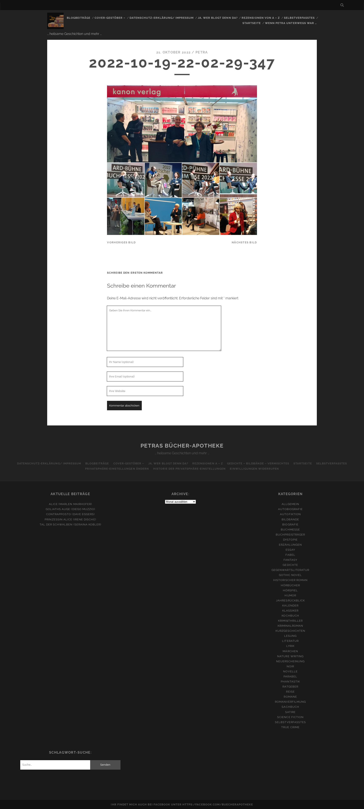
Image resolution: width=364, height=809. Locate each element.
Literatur (290, 640)
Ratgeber (290, 686)
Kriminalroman (290, 625)
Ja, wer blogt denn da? (218, 17)
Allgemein (290, 504)
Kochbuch (290, 615)
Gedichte (290, 564)
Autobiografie (290, 509)
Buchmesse (290, 529)
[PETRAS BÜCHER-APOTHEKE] (55, 27)
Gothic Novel (290, 575)
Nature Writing (290, 656)
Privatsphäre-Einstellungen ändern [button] (117, 468)
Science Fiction (290, 717)
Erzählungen (290, 544)
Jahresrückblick (290, 600)
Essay (290, 549)
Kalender (290, 605)
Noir (290, 666)
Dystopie (290, 539)
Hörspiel (290, 590)
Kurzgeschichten (290, 630)
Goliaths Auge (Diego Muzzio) (70, 509)
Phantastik (290, 681)
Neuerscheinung (290, 661)
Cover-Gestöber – (110, 17)
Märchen (290, 651)
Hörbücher (290, 585)
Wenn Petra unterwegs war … (291, 23)
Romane (290, 696)
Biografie (290, 524)
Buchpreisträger (290, 534)
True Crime (290, 727)
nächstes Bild (244, 242)
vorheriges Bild (121, 242)
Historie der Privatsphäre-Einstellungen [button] (189, 468)
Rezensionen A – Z (207, 463)
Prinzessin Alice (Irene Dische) (70, 519)
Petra (201, 52)
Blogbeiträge (79, 17)
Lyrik (290, 646)
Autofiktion (290, 514)
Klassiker (290, 610)
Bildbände (290, 519)
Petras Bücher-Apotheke (182, 445)
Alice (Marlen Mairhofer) (70, 504)
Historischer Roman (290, 580)
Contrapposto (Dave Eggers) (70, 514)
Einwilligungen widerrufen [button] (254, 468)
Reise (290, 691)
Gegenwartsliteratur (290, 570)
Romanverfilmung (290, 701)
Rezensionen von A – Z (261, 17)
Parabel (290, 676)
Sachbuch (290, 706)
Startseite (251, 23)
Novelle (290, 671)
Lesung (290, 635)
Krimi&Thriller (290, 620)
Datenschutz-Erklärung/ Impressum (162, 17)
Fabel (290, 554)
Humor (290, 595)
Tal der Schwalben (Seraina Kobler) (70, 524)
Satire (290, 712)
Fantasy (290, 559)
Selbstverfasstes (299, 17)
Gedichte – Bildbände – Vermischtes (258, 463)
